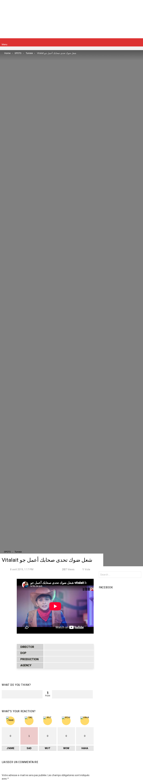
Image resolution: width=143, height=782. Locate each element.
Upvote (22, 694)
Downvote (72, 694)
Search (137, 575)
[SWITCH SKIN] (139, 42)
